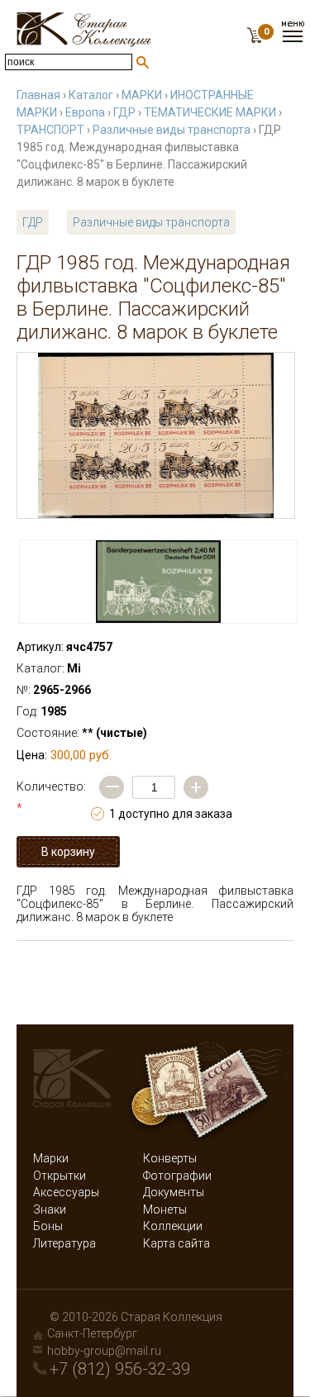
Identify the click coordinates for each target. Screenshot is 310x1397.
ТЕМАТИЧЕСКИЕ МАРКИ (210, 112)
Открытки (59, 1175)
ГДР (124, 112)
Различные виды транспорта (171, 129)
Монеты (165, 1209)
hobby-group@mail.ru (104, 1350)
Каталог (91, 95)
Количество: (51, 797)
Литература (64, 1243)
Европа (85, 112)
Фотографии (177, 1175)
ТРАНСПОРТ (50, 129)
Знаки (49, 1209)
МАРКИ (142, 95)
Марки (51, 1158)
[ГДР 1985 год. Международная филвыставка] (156, 435)
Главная (38, 95)
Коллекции (173, 1226)
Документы (173, 1192)
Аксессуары (66, 1192)
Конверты (170, 1158)
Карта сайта (176, 1243)
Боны (48, 1226)
